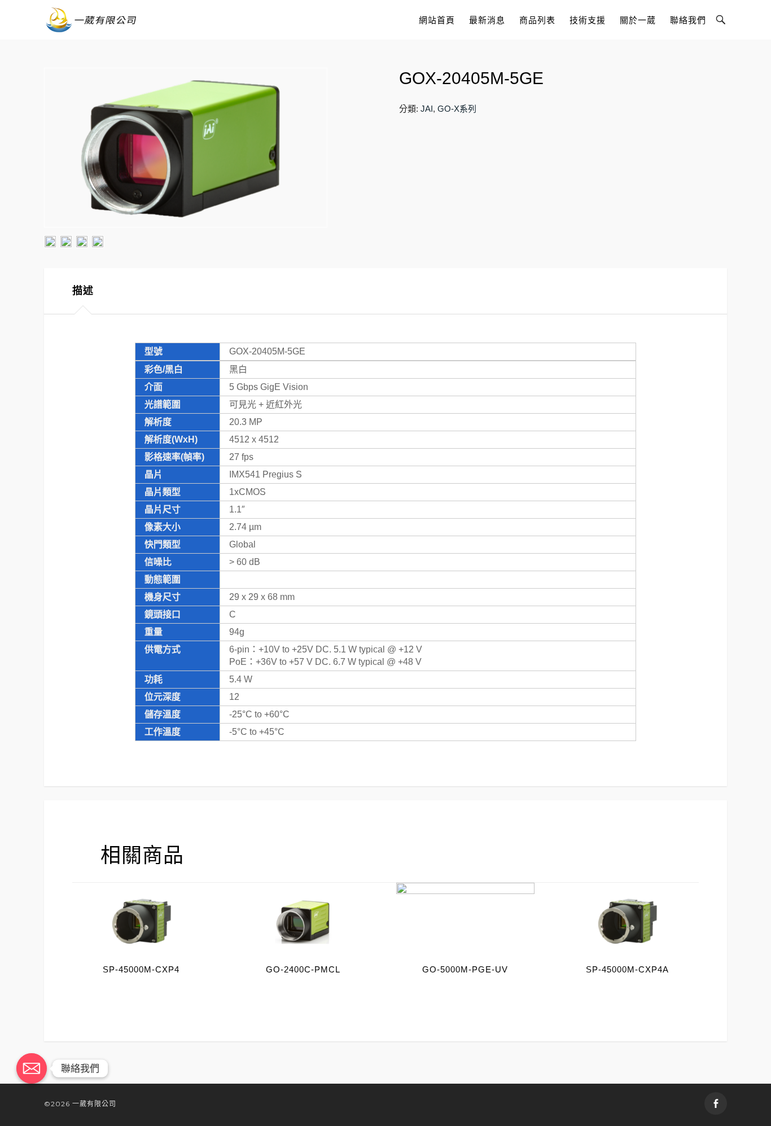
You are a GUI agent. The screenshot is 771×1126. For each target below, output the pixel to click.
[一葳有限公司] (91, 20)
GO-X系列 (456, 108)
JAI (426, 108)
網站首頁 (437, 20)
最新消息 (487, 20)
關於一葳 (638, 20)
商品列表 (537, 20)
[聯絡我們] (31, 1068)
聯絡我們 (688, 20)
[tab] (83, 291)
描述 (83, 290)
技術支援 (588, 20)
